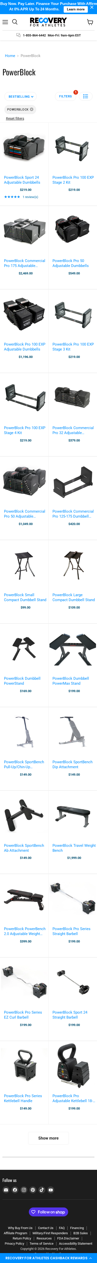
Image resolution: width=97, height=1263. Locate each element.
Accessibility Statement (75, 1243)
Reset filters (15, 118)
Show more (48, 1138)
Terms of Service (41, 1243)
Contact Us (45, 1228)
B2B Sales (80, 1233)
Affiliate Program (15, 1233)
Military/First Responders (50, 1233)
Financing (77, 1228)
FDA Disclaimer (68, 1238)
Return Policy (22, 1238)
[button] (48, 1258)
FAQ (62, 1228)
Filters (67, 95)
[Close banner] (92, 7)
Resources (44, 1238)
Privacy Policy (14, 1243)
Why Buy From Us (20, 1228)
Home (10, 56)
